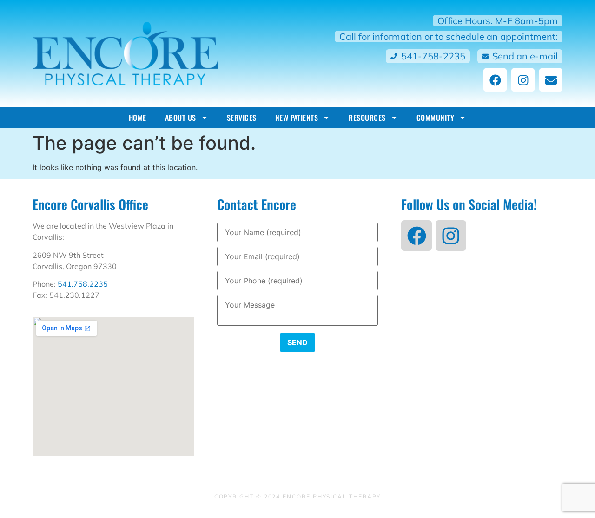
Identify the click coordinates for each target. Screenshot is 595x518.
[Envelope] (550, 80)
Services (242, 117)
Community (435, 117)
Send (297, 342)
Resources (367, 117)
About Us (180, 117)
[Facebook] (495, 80)
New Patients (296, 117)
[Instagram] (523, 80)
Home (137, 117)
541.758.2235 (83, 284)
